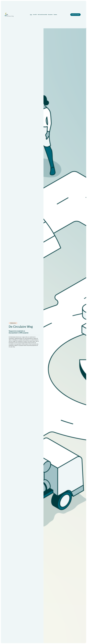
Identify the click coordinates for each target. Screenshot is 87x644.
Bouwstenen (50, 14)
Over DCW (35, 14)
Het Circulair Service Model (42, 14)
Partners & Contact (75, 14)
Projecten (55, 14)
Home (31, 14)
